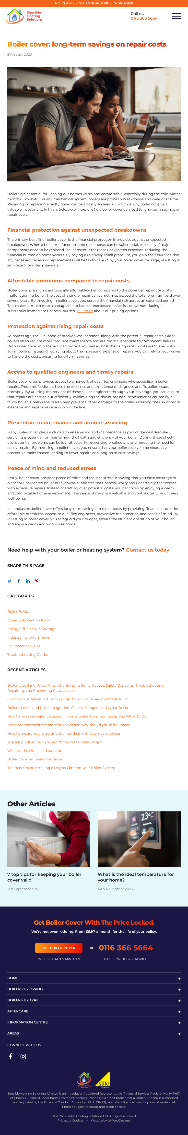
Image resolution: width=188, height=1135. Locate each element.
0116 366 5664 (144, 18)
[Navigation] (176, 16)
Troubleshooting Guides (27, 654)
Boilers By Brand (25, 989)
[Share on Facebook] (18, 581)
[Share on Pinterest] (37, 581)
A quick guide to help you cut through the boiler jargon (55, 742)
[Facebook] (10, 1056)
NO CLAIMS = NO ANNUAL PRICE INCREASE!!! (94, 3)
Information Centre (27, 1022)
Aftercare (17, 1011)
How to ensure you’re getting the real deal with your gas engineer (63, 733)
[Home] (24, 16)
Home (12, 978)
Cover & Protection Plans (28, 620)
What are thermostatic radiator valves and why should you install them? (69, 725)
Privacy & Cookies (71, 1120)
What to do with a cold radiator (34, 750)
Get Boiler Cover (58, 948)
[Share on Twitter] (9, 581)
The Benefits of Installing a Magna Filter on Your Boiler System (61, 768)
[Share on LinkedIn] (27, 581)
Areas (13, 1033)
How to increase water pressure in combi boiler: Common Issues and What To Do (77, 716)
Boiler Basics (18, 611)
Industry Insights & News (28, 637)
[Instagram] (23, 1056)
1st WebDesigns (119, 1120)
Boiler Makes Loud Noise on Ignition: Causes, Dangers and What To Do (67, 708)
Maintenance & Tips (23, 646)
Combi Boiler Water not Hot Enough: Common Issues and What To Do (68, 699)
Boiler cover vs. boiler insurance (34, 759)
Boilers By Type (22, 1000)
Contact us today (147, 550)
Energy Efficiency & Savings (31, 629)
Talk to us (85, 311)
